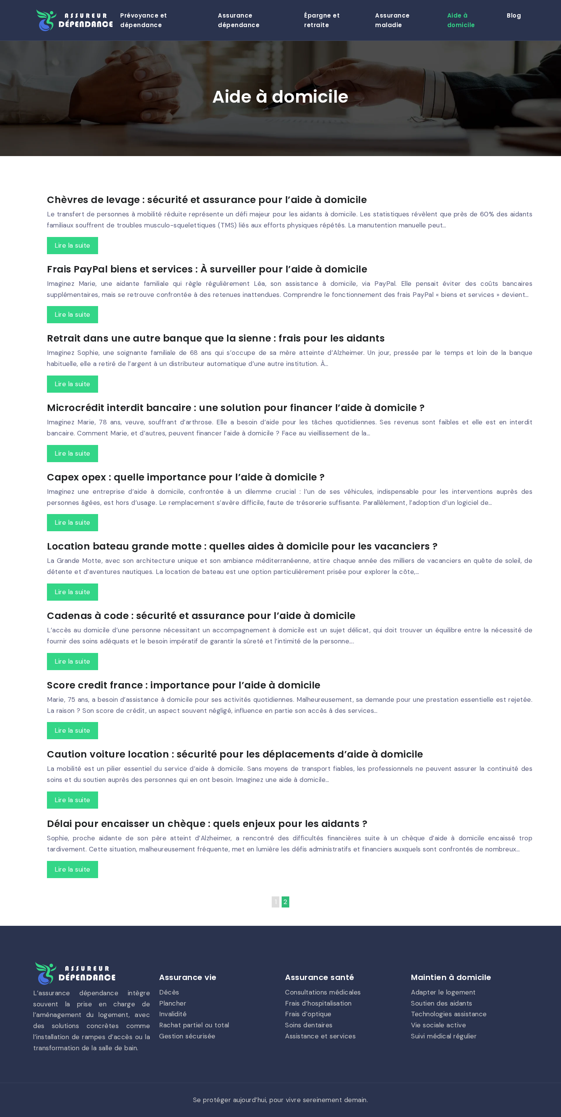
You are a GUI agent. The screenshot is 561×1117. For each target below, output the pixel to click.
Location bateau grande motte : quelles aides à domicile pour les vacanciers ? (242, 546)
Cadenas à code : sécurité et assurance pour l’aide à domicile (201, 615)
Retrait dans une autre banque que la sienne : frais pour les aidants (216, 338)
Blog (514, 15)
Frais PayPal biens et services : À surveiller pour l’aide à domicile (207, 269)
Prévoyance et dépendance (143, 20)
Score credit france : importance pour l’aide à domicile (184, 685)
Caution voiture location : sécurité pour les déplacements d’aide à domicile (235, 754)
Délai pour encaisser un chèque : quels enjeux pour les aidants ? (207, 823)
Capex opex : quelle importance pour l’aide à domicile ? (186, 477)
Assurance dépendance (239, 20)
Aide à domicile (461, 20)
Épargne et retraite (322, 20)
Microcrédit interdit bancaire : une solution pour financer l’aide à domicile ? (236, 407)
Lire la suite (72, 245)
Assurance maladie (392, 20)
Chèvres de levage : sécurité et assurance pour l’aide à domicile (207, 199)
